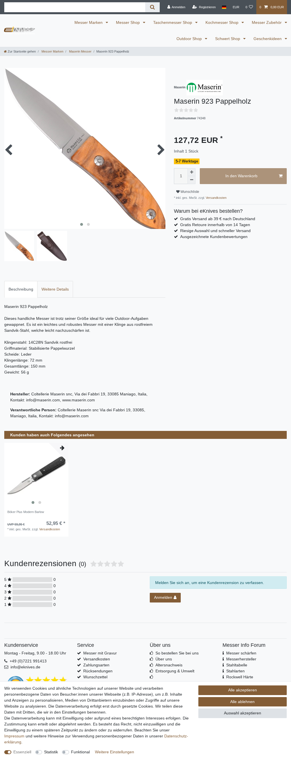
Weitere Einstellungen (114, 752)
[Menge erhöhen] (192, 172)
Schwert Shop (228, 38)
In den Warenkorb (241, 176)
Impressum (14, 736)
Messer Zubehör (267, 22)
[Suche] (152, 7)
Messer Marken (89, 22)
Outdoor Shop (189, 38)
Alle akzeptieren (242, 690)
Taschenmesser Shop (173, 22)
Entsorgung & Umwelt (174, 671)
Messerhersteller (241, 659)
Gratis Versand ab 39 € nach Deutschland (217, 218)
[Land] (224, 7)
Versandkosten (215, 197)
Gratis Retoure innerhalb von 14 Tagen (215, 224)
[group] (36, 475)
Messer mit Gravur (100, 653)
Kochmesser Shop (222, 22)
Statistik (51, 752)
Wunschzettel (95, 677)
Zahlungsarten (96, 665)
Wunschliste (189, 192)
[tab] (21, 289)
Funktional (80, 752)
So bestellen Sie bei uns (177, 653)
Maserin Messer (80, 51)
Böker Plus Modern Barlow (25, 512)
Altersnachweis (168, 665)
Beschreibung (21, 289)
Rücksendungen (98, 671)
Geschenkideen (268, 38)
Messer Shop (128, 22)
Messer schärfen (241, 653)
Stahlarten (235, 671)
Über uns (163, 659)
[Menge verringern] (192, 180)
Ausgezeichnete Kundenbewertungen (214, 236)
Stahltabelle (236, 665)
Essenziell (22, 752)
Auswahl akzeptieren (242, 713)
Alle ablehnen (242, 701)
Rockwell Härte (239, 677)
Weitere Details (55, 289)
